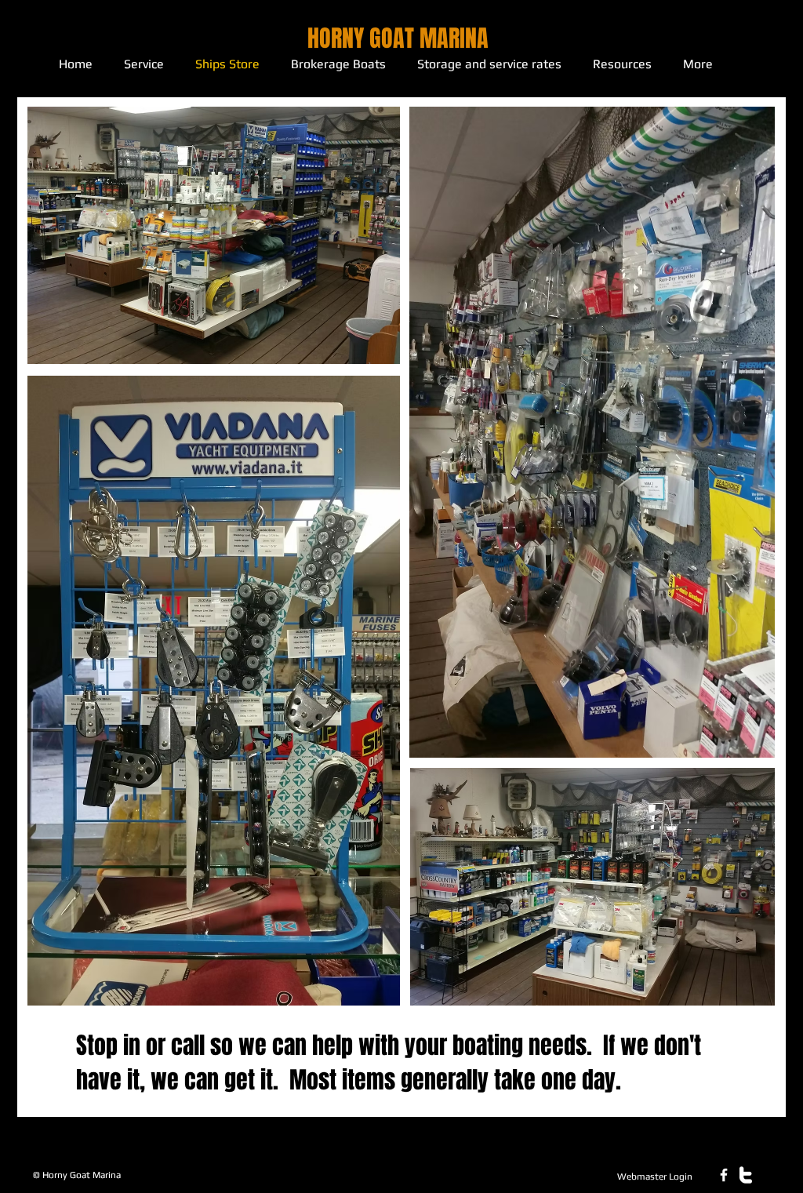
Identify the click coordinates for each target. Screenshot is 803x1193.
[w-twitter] (745, 1175)
